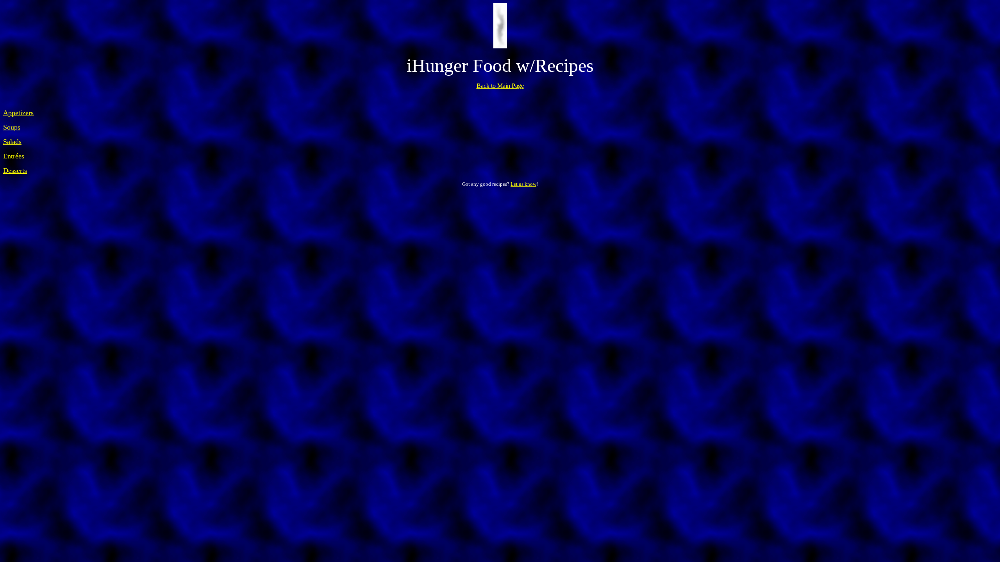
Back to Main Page (500, 85)
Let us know (523, 184)
